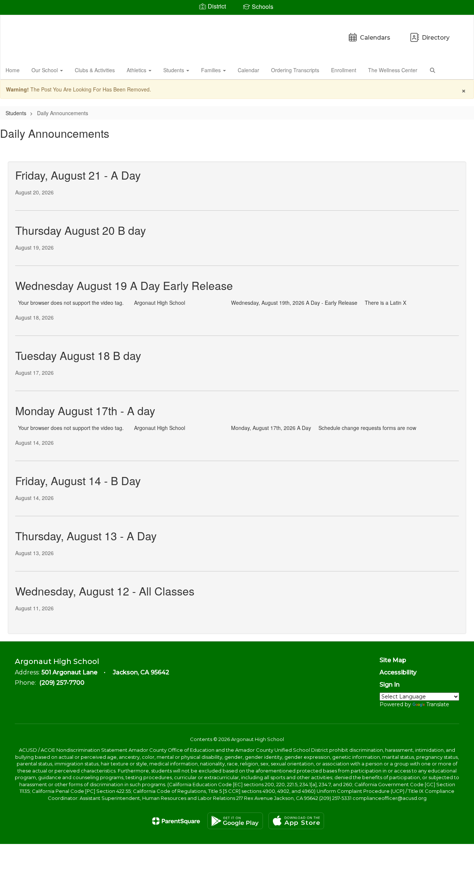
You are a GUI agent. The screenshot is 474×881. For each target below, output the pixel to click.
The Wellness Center (392, 70)
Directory (436, 37)
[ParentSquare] (176, 821)
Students (174, 70)
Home (13, 70)
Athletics (137, 70)
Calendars (375, 37)
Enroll (455, 69)
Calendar (248, 70)
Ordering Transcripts (295, 70)
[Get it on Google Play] (235, 820)
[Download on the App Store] (296, 820)
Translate (437, 704)
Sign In (390, 684)
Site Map (393, 660)
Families (211, 70)
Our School (45, 70)
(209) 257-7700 (61, 682)
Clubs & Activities (95, 70)
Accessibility (398, 672)
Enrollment (343, 70)
